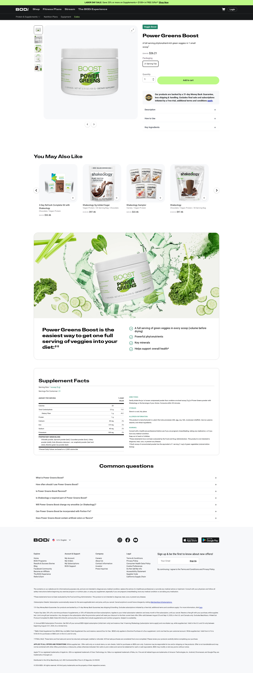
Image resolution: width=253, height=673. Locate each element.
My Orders (69, 561)
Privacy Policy (132, 561)
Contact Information (104, 563)
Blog (35, 566)
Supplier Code (132, 574)
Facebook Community (43, 568)
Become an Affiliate (42, 571)
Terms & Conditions (134, 558)
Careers (99, 558)
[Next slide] (93, 124)
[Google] (210, 540)
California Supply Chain (136, 576)
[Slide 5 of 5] (38, 68)
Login (232, 9)
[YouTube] (135, 540)
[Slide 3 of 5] (38, 49)
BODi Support (70, 566)
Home (36, 558)
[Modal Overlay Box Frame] (179, 563)
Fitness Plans (52, 9)
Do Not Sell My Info (134, 568)
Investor (99, 566)
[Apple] (190, 540)
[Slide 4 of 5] (38, 58)
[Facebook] (127, 540)
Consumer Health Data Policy (138, 563)
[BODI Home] (22, 9)
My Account (69, 558)
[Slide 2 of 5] (38, 39)
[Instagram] (119, 540)
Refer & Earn (39, 576)
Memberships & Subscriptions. (161, 602)
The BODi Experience (92, 9)
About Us (99, 561)
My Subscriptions (72, 563)
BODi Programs (40, 561)
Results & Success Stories (44, 563)
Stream (70, 9)
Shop (36, 9)
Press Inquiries (102, 568)
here (200, 607)
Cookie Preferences (134, 566)
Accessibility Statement (136, 571)
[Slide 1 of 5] (38, 30)
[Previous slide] (87, 124)
